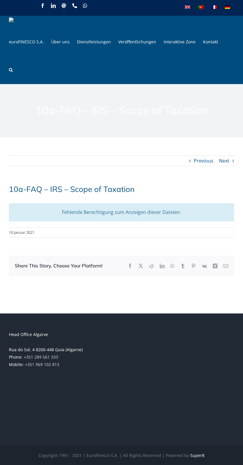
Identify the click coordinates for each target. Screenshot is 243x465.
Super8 (197, 455)
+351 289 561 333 (41, 357)
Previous (203, 160)
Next (224, 160)
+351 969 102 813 (42, 364)
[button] (11, 70)
